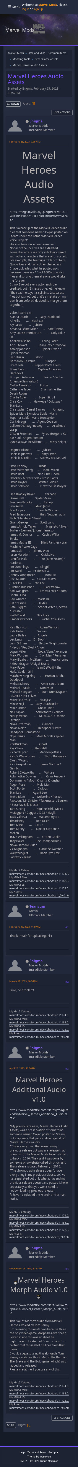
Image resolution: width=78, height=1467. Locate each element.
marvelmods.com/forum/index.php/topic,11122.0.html (41, 888)
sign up (38, 9)
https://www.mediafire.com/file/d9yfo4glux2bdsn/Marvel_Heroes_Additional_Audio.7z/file (39, 1114)
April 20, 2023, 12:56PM (22, 1068)
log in (25, 9)
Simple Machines (49, 1461)
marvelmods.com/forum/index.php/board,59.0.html (40, 895)
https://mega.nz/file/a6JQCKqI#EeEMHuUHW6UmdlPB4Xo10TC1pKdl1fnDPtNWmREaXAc (39, 216)
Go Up (11, 1425)
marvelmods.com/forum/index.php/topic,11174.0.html (41, 874)
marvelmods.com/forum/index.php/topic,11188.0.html (41, 881)
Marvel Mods (20, 30)
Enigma (36, 121)
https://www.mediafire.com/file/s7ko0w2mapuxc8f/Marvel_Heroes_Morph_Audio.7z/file (39, 1309)
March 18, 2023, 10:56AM (23, 981)
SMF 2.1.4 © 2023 (29, 1461)
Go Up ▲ (54, 1452)
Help (22, 1452)
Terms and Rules (37, 1452)
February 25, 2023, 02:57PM (25, 141)
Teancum (37, 906)
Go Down (13, 103)
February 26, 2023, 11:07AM (25, 926)
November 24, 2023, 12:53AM (25, 1268)
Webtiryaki (45, 1456)
